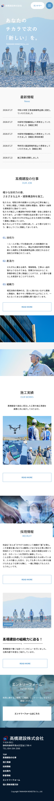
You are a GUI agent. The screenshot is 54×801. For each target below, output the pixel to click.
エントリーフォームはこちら (27, 713)
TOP (5, 754)
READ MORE (27, 306)
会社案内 (7, 770)
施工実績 (7, 762)
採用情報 (7, 766)
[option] (27, 43)
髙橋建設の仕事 (9, 757)
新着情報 (7, 775)
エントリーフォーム (11, 779)
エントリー (38, 5)
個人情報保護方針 (10, 784)
